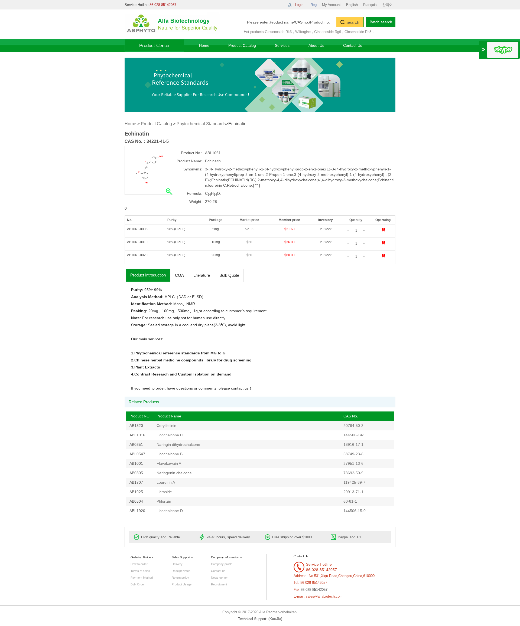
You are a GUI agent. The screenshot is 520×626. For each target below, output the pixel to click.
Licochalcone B (170, 454)
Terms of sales (140, 570)
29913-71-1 (353, 492)
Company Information (225, 557)
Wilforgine (303, 32)
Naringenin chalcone (174, 473)
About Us (316, 45)
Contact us (218, 570)
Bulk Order (138, 584)
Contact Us (352, 45)
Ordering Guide (141, 557)
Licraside (164, 492)
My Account (331, 5)
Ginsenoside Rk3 (278, 32)
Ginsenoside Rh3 (357, 32)
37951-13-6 (353, 463)
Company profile (221, 564)
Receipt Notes (181, 570)
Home (204, 45)
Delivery (177, 564)
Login (299, 5)
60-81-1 (350, 501)
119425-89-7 (354, 482)
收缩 (483, 49)
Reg (313, 5)
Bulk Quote (229, 275)
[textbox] (290, 22)
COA (179, 275)
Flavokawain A (169, 463)
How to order (139, 564)
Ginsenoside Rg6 (327, 32)
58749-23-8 (353, 454)
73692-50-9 (353, 473)
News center (219, 577)
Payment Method (142, 577)
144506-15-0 (354, 511)
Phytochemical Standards (201, 123)
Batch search (381, 22)
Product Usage (181, 584)
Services (282, 45)
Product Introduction (148, 275)
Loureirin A (166, 482)
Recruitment (219, 584)
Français (370, 5)
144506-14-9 (354, 435)
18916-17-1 (353, 444)
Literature (201, 275)
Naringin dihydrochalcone (178, 444)
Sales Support (181, 557)
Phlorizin (164, 501)
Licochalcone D (170, 511)
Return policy (180, 577)
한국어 (387, 5)
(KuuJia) (275, 619)
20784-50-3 (353, 425)
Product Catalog (242, 45)
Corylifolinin (166, 425)
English (352, 5)
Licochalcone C (170, 435)
